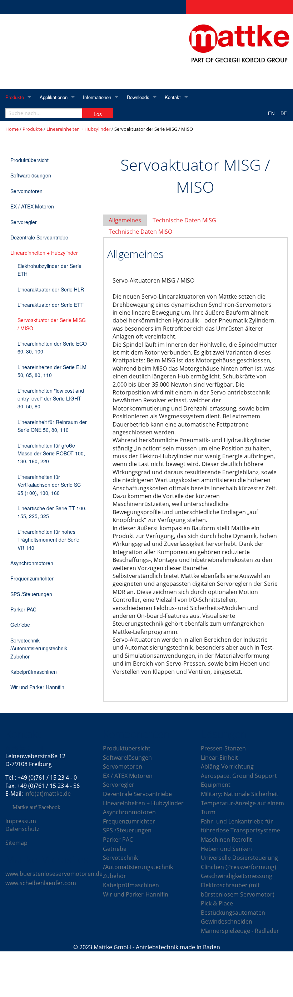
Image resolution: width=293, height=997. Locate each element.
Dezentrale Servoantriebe (39, 237)
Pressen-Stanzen (223, 748)
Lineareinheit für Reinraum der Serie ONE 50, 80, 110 (52, 425)
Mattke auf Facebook (36, 807)
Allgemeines (125, 220)
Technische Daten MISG (184, 220)
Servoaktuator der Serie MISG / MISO (52, 323)
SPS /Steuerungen (31, 594)
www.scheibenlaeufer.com (40, 883)
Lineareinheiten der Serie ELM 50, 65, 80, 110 (52, 370)
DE (283, 113)
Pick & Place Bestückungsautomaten (233, 907)
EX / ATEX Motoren (32, 206)
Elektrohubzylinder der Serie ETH (49, 269)
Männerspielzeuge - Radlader (240, 931)
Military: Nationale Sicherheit (239, 794)
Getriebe (20, 624)
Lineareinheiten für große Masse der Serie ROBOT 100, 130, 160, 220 (51, 453)
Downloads (138, 97)
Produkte (14, 97)
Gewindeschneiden (226, 921)
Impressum (20, 821)
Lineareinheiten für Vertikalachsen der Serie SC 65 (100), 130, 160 (49, 484)
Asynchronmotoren (31, 563)
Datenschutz (22, 829)
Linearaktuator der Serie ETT (51, 304)
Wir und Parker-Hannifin (37, 687)
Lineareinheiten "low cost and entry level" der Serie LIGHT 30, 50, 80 (51, 398)
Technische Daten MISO (140, 232)
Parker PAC (23, 609)
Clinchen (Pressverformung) (238, 867)
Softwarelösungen (30, 175)
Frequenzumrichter (32, 578)
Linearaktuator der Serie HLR (51, 289)
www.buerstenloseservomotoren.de (54, 874)
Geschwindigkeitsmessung (236, 876)
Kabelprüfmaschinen (33, 671)
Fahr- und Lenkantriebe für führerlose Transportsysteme (240, 826)
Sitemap (16, 843)
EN (271, 113)
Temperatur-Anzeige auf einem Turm (242, 807)
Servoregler (23, 222)
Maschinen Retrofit (226, 839)
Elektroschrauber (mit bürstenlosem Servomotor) (237, 889)
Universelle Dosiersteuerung (239, 858)
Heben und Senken (226, 849)
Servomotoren (26, 191)
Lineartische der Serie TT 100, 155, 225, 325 (52, 512)
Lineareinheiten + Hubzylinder (78, 129)
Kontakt (173, 97)
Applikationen (54, 97)
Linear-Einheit (219, 757)
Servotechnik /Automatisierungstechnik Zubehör (38, 648)
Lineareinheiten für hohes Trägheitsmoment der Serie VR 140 (48, 539)
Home (12, 129)
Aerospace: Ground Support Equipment (239, 780)
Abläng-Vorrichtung (227, 766)
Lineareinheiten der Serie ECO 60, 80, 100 (52, 347)
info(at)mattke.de (47, 793)
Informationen (97, 97)
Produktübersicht (29, 160)
